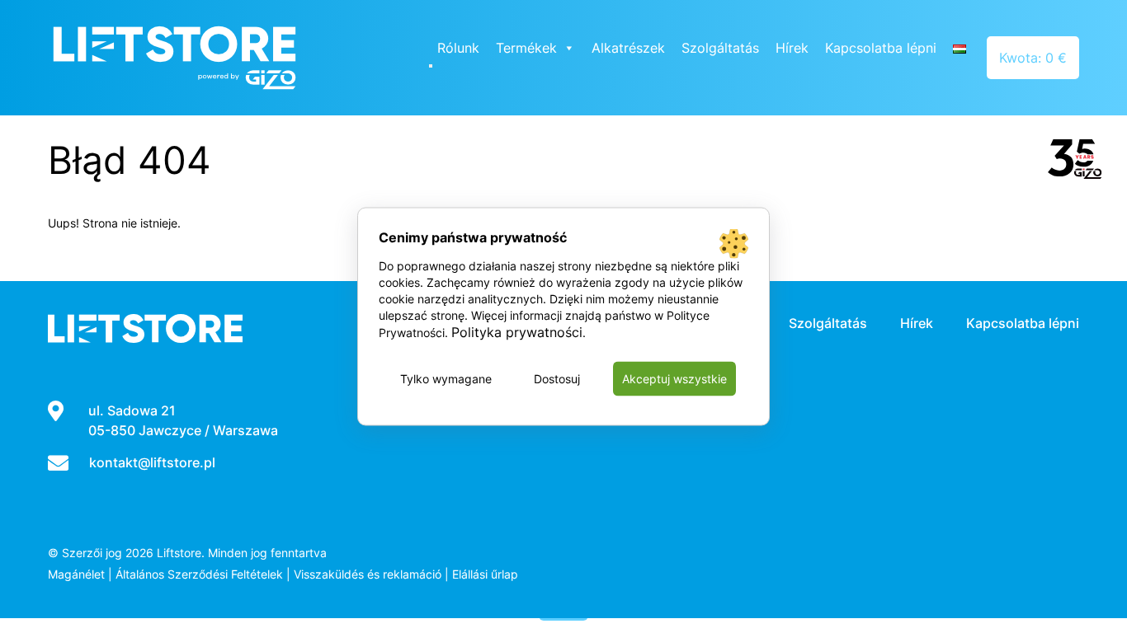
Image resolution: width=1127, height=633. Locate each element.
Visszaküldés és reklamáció (367, 574)
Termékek (526, 48)
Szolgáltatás (720, 48)
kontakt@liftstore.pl (152, 462)
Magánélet (76, 574)
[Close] (430, 66)
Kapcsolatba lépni (880, 48)
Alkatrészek (628, 48)
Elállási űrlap (485, 574)
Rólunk (458, 48)
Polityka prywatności (516, 332)
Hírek (792, 48)
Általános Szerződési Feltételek (199, 574)
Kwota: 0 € (1033, 57)
